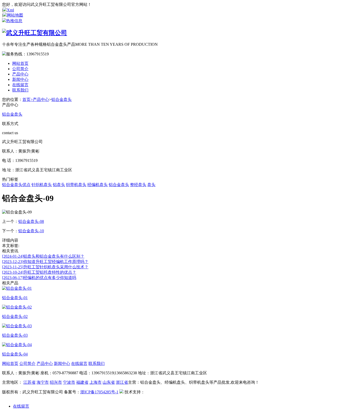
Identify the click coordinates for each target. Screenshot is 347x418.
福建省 (82, 382)
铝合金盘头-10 (31, 231)
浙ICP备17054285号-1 (99, 392)
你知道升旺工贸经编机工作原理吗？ (45, 261)
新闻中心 (20, 79)
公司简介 (20, 69)
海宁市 (43, 382)
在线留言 (20, 85)
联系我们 (20, 90)
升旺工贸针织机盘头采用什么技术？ (45, 267)
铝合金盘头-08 (31, 221)
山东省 (109, 382)
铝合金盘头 (61, 99)
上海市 (95, 382)
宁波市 (69, 382)
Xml (10, 10)
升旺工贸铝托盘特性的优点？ (39, 272)
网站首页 (20, 63)
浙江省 (122, 382)
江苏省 (29, 382)
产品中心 (20, 74)
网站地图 (15, 15)
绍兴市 (56, 382)
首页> (27, 99)
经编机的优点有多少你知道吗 (39, 277)
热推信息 (14, 21)
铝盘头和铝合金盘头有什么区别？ (43, 256)
